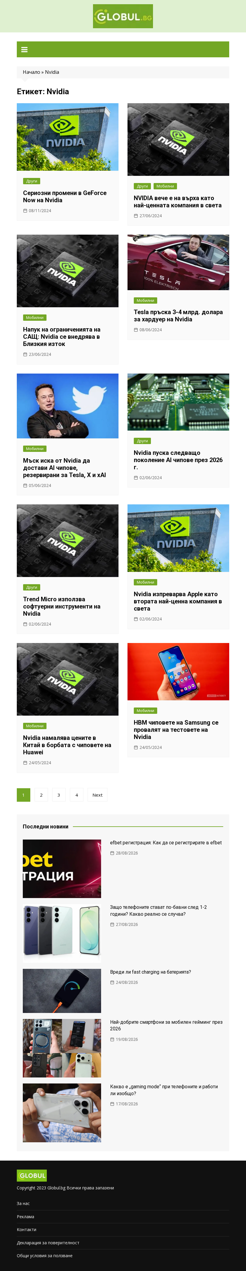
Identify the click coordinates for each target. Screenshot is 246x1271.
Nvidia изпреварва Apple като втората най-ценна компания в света (178, 601)
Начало (31, 72)
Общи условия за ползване (45, 1255)
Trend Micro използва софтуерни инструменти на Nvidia (61, 606)
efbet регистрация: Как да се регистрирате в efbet (166, 843)
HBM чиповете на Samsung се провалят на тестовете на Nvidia (176, 730)
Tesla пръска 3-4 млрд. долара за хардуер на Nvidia (178, 315)
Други (31, 181)
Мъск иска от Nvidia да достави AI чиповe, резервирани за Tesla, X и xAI (64, 468)
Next (97, 795)
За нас (23, 1203)
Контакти (26, 1229)
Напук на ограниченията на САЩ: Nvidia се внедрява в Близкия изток (61, 336)
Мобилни (165, 186)
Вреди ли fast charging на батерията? (150, 972)
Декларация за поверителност (48, 1242)
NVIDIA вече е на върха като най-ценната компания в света (178, 201)
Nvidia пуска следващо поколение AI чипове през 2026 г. (178, 460)
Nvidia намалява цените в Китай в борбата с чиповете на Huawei (67, 745)
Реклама (25, 1216)
